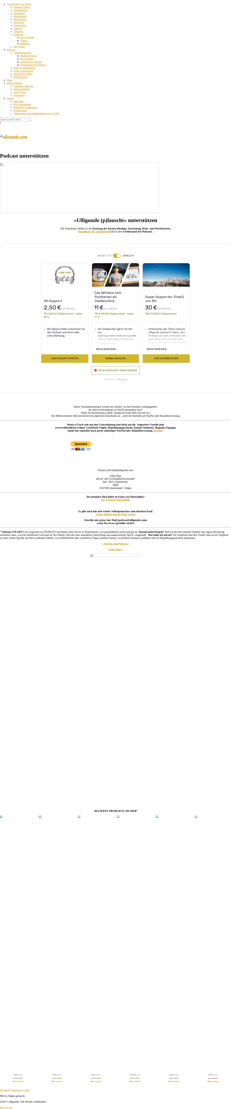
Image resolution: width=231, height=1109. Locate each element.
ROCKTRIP (27, 37)
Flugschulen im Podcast (33, 64)
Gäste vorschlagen (23, 71)
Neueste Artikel (22, 7)
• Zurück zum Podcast (115, 543)
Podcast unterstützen (24, 67)
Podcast (11, 49)
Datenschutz (20, 110)
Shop (9, 80)
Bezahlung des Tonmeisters (93, 231)
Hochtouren (20, 19)
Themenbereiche (22, 52)
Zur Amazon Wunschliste (115, 499)
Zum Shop (115, 549)
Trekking (18, 31)
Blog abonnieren (22, 104)
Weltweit (25, 43)
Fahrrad (18, 28)
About (10, 98)
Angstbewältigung (23, 86)
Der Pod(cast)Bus (23, 74)
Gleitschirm (20, 25)
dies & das (19, 46)
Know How (20, 92)
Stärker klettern (22, 89)
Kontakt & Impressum (25, 107)
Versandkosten (20, 1081)
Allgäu (24, 40)
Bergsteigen (20, 16)
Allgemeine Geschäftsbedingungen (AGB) (36, 113)
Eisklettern (19, 13)
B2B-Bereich (21, 77)
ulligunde (19, 101)
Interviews (19, 95)
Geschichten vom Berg (19, 4)
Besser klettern (14, 83)
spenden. (158, 430)
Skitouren (19, 22)
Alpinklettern (21, 10)
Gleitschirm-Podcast (31, 61)
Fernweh (18, 34)
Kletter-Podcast (28, 55)
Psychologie (26, 58)
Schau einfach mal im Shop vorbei (115, 514)
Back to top (6, 1107)
